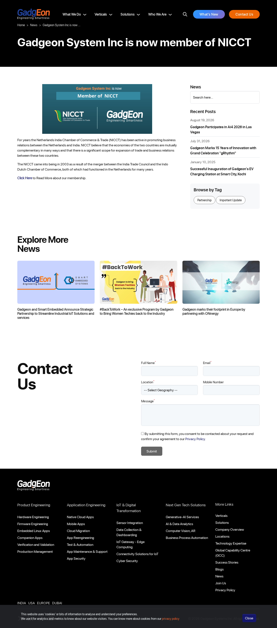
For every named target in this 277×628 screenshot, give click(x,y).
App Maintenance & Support (87, 551)
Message (148, 401)
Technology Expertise (230, 543)
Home (21, 25)
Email (207, 362)
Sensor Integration (129, 522)
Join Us (220, 583)
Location (147, 382)
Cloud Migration (78, 530)
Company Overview (229, 529)
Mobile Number (213, 382)
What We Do (72, 14)
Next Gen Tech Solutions (186, 504)
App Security (76, 558)
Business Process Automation (187, 537)
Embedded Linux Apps (33, 530)
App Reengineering (80, 537)
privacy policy (170, 619)
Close (249, 618)
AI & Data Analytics (179, 523)
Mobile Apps (76, 523)
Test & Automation (80, 544)
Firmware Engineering (32, 523)
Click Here (24, 178)
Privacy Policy (225, 590)
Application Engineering (86, 504)
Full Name (148, 362)
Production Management (35, 551)
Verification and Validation (35, 544)
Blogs (219, 569)
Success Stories (226, 562)
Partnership (204, 200)
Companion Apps (29, 537)
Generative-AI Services (182, 517)
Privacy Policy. (195, 438)
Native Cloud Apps (80, 517)
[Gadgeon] (33, 486)
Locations (222, 536)
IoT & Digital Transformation (128, 507)
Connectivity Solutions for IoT (137, 553)
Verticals (101, 14)
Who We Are (157, 14)
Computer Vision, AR (180, 530)
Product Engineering (33, 504)
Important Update (231, 200)
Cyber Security (127, 560)
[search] (185, 14)
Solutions (128, 14)
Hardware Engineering (33, 517)
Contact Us (244, 14)
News (33, 25)
